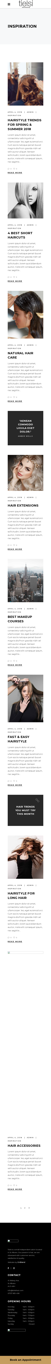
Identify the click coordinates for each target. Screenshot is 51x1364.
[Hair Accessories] (25, 1041)
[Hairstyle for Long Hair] (25, 857)
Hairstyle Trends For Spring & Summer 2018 (24, 124)
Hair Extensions (23, 505)
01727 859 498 (13, 1293)
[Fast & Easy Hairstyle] (25, 698)
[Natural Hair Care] (25, 315)
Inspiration (14, 115)
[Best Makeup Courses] (25, 580)
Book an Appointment (25, 1359)
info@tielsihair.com (15, 1290)
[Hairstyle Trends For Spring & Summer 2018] (25, 84)
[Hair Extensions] (25, 473)
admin (30, 112)
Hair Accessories (24, 1146)
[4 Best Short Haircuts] (25, 200)
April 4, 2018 (15, 112)
